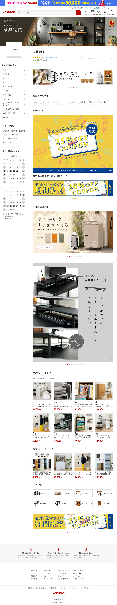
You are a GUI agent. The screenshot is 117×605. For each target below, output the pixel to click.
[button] (109, 8)
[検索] (78, 12)
